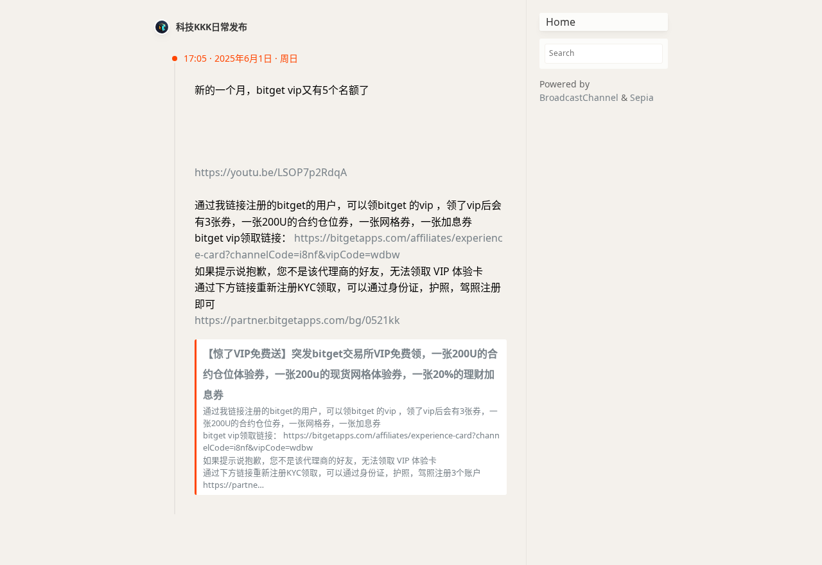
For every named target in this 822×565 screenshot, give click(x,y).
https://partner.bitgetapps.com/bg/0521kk (297, 320)
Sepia (642, 97)
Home (560, 22)
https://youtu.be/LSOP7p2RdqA (271, 172)
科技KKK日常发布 (211, 27)
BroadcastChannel (580, 97)
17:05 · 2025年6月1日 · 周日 (241, 58)
